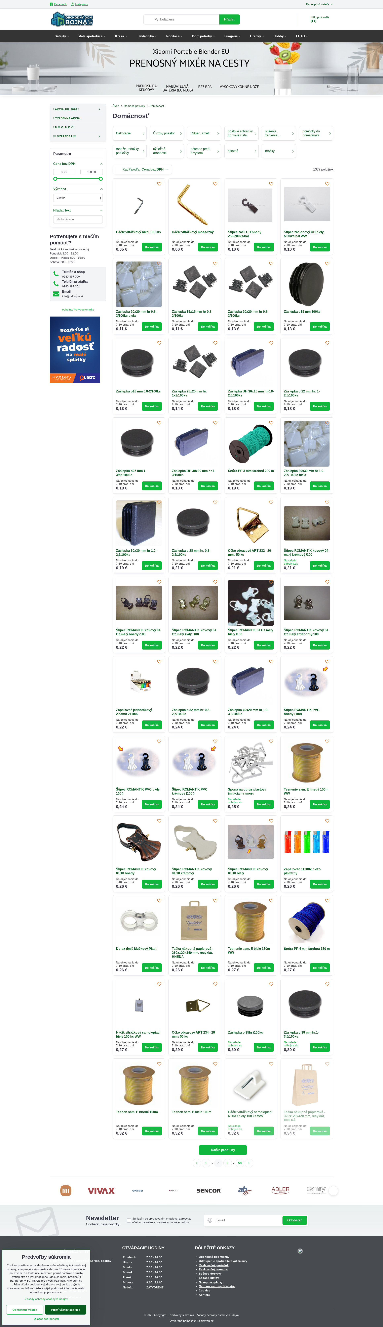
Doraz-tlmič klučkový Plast (136, 948)
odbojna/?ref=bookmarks (78, 309)
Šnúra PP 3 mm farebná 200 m (251, 471)
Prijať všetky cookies (65, 1309)
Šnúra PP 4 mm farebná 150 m (307, 948)
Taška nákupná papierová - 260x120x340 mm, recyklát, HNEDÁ (192, 952)
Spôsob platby (209, 1277)
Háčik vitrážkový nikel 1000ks (138, 232)
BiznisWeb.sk (205, 1320)
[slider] (55, 179)
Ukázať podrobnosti (46, 1318)
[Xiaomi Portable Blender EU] (191, 69)
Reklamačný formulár (213, 1269)
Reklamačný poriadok (214, 1265)
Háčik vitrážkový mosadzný (193, 232)
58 (240, 1163)
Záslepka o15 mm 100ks (302, 311)
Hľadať (229, 19)
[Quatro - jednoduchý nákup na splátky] (75, 381)
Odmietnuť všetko (24, 1309)
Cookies (204, 1290)
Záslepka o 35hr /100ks (245, 1032)
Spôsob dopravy (210, 1273)
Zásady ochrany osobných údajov (217, 1315)
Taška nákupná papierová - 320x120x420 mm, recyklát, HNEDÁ (304, 1116)
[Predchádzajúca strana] (197, 1163)
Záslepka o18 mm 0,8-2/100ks (138, 391)
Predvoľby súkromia (181, 1315)
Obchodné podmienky (214, 1256)
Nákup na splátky (211, 1282)
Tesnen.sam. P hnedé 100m (137, 1112)
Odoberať (294, 1220)
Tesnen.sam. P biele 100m (191, 1112)
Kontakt (204, 1294)
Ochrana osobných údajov (217, 1286)
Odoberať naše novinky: (103, 1224)
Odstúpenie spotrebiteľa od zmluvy (223, 1261)
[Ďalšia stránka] (249, 1163)
